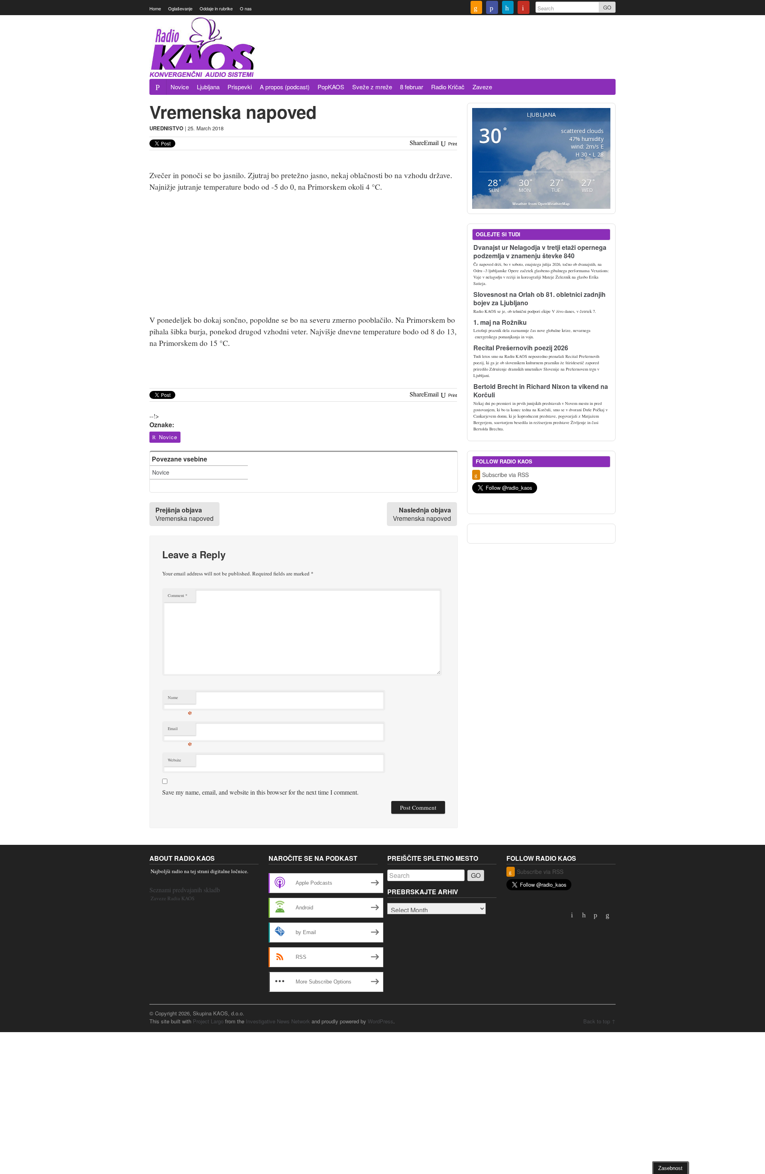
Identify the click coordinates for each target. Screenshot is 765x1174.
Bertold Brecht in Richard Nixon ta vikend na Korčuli (540, 390)
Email (180, 730)
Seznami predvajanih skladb (184, 889)
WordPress (380, 1021)
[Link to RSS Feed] (476, 8)
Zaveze (482, 86)
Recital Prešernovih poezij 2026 (520, 347)
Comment (177, 595)
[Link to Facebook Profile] (492, 8)
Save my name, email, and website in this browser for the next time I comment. (260, 792)
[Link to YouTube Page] (524, 8)
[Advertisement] (471, 57)
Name (180, 699)
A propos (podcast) (285, 86)
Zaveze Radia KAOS (172, 898)
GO (607, 7)
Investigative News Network (278, 1021)
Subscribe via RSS (505, 475)
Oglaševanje (180, 8)
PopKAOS (331, 86)
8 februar (411, 86)
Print (452, 143)
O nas (246, 8)
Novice (180, 86)
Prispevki (240, 86)
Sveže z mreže (372, 86)
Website (174, 760)
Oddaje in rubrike (216, 8)
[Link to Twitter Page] (508, 8)
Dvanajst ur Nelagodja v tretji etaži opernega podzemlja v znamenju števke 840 (539, 251)
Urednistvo (166, 128)
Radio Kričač (448, 86)
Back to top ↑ (599, 1021)
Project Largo (208, 1021)
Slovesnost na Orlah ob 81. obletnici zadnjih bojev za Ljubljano (539, 298)
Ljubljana (208, 86)
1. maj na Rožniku (500, 322)
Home (155, 8)
